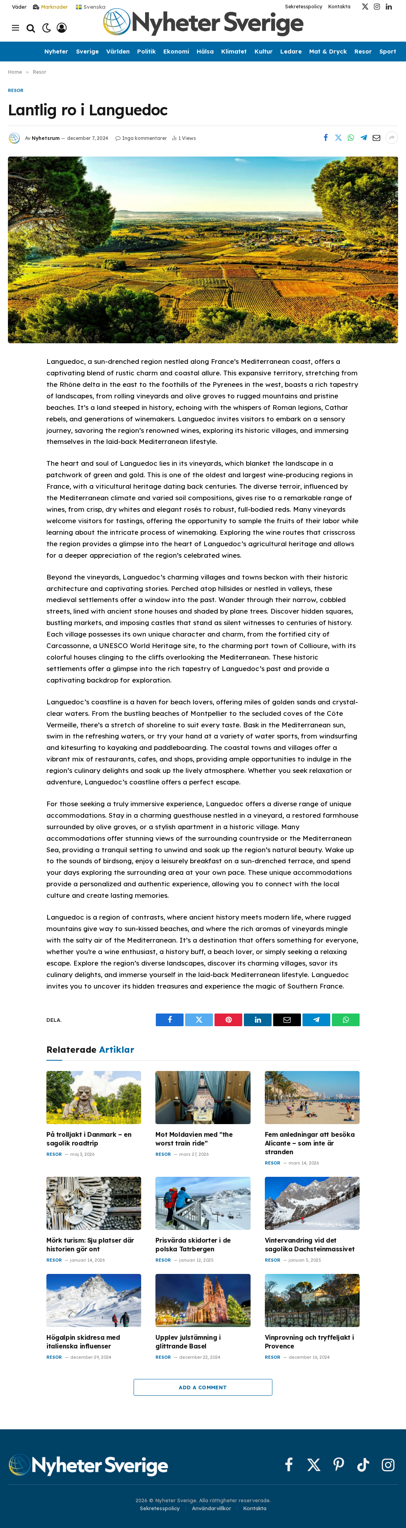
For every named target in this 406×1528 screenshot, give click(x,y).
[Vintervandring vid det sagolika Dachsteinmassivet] (312, 1203)
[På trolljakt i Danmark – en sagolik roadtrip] (93, 1097)
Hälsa (205, 51)
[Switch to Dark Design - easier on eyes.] (46, 28)
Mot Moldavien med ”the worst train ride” (193, 1138)
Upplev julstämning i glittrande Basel (187, 1341)
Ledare (291, 51)
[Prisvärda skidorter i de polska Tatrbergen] (202, 1203)
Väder (19, 7)
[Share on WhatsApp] (351, 137)
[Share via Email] (376, 137)
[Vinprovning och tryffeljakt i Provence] (312, 1300)
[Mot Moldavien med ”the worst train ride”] (202, 1097)
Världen (118, 51)
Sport (387, 51)
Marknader (54, 7)
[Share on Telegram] (364, 137)
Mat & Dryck (328, 51)
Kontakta (339, 7)
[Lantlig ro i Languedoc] (203, 250)
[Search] (30, 28)
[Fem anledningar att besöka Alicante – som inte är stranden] (312, 1097)
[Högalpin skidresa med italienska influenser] (93, 1300)
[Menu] (15, 28)
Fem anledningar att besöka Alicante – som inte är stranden (310, 1143)
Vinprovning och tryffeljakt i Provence (309, 1341)
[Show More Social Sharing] (391, 137)
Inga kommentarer (144, 138)
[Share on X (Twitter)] (338, 137)
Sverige (87, 51)
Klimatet (234, 51)
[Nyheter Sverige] (203, 28)
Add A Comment (203, 1387)
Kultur (264, 51)
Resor (363, 51)
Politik (146, 51)
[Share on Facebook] (325, 137)
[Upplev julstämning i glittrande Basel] (202, 1300)
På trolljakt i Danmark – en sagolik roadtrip (88, 1138)
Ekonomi (176, 51)
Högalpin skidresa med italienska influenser (83, 1341)
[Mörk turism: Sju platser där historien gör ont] (93, 1203)
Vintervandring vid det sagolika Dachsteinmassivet (310, 1244)
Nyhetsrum (45, 138)
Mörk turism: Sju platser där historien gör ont (90, 1244)
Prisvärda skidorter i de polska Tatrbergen (192, 1244)
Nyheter (56, 51)
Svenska (93, 6)
